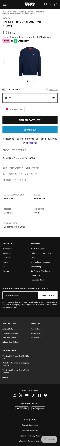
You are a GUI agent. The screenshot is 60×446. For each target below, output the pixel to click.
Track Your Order (37, 248)
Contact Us (35, 275)
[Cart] (56, 4)
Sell (3, 266)
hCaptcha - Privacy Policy (30, 435)
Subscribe (48, 295)
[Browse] (5, 4)
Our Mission (7, 248)
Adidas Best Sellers (10, 342)
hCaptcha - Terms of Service (30, 441)
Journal (5, 262)
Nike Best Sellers (9, 337)
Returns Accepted (15, 180)
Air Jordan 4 (35, 337)
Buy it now (30, 130)
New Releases (36, 328)
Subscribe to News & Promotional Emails (25, 288)
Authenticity (7, 253)
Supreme (40, 12)
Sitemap (5, 270)
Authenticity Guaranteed (20, 168)
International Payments (40, 262)
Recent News (9, 350)
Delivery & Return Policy (41, 253)
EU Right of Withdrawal (40, 270)
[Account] (51, 4)
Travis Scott (35, 333)
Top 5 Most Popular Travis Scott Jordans (15, 371)
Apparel (30, 12)
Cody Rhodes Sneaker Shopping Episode (15, 364)
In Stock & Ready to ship (19, 174)
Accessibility (36, 266)
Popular (35, 323)
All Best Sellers (8, 328)
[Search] (46, 4)
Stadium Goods (9, 12)
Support (35, 243)
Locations (6, 257)
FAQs (33, 257)
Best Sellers (9, 323)
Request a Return (38, 279)
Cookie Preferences (30, 430)
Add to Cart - (30, 120)
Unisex (21, 12)
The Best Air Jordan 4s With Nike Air (15, 357)
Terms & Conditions (30, 425)
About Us (7, 243)
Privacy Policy (30, 419)
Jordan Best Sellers (10, 333)
